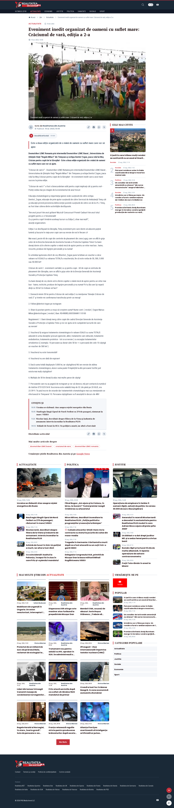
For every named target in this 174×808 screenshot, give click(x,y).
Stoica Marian (40, 643)
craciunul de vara (63, 446)
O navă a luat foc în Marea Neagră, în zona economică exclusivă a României (94, 690)
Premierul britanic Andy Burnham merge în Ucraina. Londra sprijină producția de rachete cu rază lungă (130, 211)
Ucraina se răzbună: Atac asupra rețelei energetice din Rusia (64, 407)
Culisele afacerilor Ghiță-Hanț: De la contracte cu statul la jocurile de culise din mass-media (86, 533)
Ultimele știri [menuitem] (21, 11)
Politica (118, 180)
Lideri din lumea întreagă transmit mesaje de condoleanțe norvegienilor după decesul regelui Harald (31, 693)
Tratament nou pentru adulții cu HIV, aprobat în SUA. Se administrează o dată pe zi (61, 653)
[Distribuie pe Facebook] (94, 127)
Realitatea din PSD (102, 790)
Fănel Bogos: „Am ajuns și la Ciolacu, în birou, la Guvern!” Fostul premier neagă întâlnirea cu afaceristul (85, 506)
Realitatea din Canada (146, 786)
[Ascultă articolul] (169, 790)
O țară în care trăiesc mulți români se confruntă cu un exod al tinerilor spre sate (127, 158)
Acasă (33, 17)
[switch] (150, 4)
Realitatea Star (48, 786)
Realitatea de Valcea (53, 790)
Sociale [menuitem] (92, 11)
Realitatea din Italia (21, 790)
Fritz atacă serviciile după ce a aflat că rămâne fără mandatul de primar (62, 692)
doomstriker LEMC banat (41, 446)
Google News (83, 453)
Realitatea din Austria (54, 125)
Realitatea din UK (61, 786)
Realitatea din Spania (77, 786)
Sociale (113, 162)
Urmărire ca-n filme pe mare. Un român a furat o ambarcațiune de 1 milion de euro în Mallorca (129, 197)
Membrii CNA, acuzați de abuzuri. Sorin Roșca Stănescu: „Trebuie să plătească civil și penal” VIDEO (92, 614)
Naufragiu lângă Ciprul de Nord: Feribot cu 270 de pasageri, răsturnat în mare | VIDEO (69, 413)
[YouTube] (157, 4)
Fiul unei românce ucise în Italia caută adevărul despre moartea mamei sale (130, 172)
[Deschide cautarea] (143, 4)
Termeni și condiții (29, 772)
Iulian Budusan (40, 603)
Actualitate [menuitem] (35, 11)
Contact (17, 772)
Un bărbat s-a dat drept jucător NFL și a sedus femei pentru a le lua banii (139, 538)
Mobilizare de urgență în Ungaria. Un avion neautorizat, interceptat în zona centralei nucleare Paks (31, 612)
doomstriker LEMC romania (86, 446)
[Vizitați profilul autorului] (31, 127)
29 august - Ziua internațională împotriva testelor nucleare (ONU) (93, 650)
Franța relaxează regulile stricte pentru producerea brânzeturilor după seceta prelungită (62, 731)
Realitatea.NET (20, 786)
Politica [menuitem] (70, 11)
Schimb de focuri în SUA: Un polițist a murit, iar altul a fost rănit (66, 426)
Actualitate (50, 17)
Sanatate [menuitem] (82, 11)
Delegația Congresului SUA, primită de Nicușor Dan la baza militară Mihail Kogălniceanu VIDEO (84, 557)
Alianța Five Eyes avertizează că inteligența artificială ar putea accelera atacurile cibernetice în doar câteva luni (93, 734)
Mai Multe (63, 742)
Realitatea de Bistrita (87, 790)
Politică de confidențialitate (47, 772)
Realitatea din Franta (93, 786)
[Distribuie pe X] (104, 127)
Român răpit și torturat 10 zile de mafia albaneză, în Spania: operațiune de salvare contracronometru (138, 552)
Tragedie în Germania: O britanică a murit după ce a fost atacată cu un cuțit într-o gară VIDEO (86, 545)
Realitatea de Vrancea (69, 790)
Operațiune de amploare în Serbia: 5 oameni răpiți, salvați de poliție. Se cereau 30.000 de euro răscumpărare (134, 506)
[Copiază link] (88, 127)
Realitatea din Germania (128, 786)
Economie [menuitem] (48, 11)
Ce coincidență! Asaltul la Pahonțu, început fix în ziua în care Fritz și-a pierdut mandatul (42, 557)
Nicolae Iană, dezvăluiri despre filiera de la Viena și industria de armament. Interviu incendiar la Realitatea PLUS (65, 420)
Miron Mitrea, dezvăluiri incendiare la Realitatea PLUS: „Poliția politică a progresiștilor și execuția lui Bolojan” (84, 520)
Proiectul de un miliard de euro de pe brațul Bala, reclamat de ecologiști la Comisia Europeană (30, 651)
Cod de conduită (64, 772)
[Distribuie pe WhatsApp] (99, 127)
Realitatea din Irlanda (110, 786)
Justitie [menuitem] (59, 11)
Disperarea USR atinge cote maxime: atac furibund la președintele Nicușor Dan (62, 611)
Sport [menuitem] (102, 11)
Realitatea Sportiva (34, 786)
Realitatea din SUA (37, 790)
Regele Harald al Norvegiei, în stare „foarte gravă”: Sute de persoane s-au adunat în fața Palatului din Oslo (31, 733)
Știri (41, 17)
